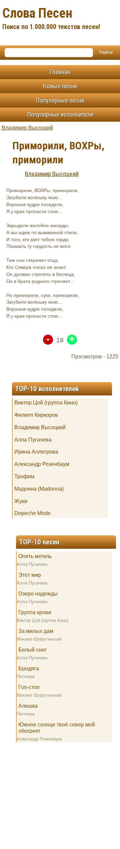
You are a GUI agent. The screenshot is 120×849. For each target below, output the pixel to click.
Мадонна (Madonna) (39, 489)
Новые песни (60, 86)
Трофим (24, 476)
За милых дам (35, 631)
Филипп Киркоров (36, 415)
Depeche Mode (32, 513)
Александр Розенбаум (41, 464)
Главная (60, 72)
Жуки (20, 501)
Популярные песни (60, 100)
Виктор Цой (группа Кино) (46, 402)
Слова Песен (51, 18)
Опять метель (35, 556)
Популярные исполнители (60, 114)
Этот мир (29, 575)
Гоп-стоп (29, 687)
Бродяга (28, 668)
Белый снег (32, 650)
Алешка (28, 706)
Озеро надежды (38, 594)
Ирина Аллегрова (36, 452)
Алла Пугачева (33, 440)
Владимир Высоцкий (27, 128)
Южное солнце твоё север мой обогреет (56, 728)
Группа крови (34, 612)
